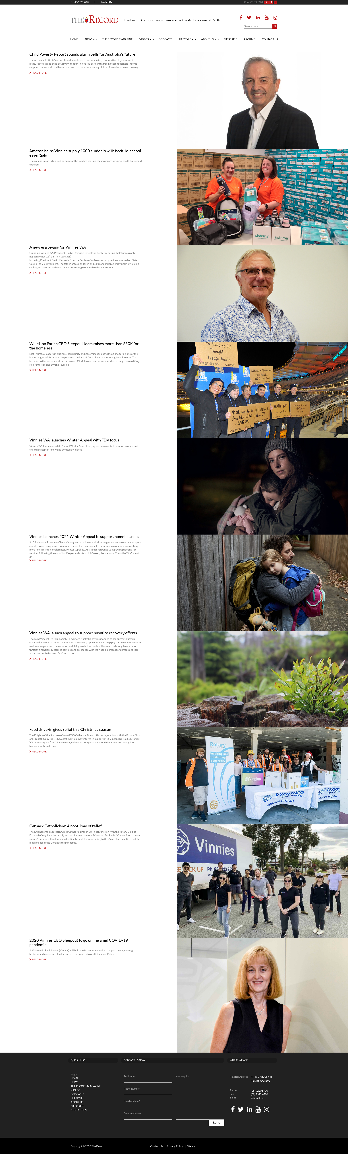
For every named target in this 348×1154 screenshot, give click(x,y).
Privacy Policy (175, 1146)
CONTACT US (270, 39)
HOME (74, 39)
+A (271, 2)
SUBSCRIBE (230, 39)
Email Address (132, 1101)
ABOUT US (207, 39)
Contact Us (257, 1098)
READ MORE (39, 73)
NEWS (89, 39)
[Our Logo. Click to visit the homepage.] (94, 19)
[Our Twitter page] (249, 17)
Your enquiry (182, 1076)
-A (266, 2)
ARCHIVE (249, 39)
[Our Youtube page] (267, 17)
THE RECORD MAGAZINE (117, 39)
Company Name (132, 1113)
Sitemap (191, 1146)
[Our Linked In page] (258, 17)
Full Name (129, 1076)
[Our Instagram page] (274, 17)
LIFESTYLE (185, 39)
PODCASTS (165, 39)
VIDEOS (144, 39)
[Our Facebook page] (242, 17)
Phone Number (132, 1088)
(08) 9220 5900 (80, 2)
